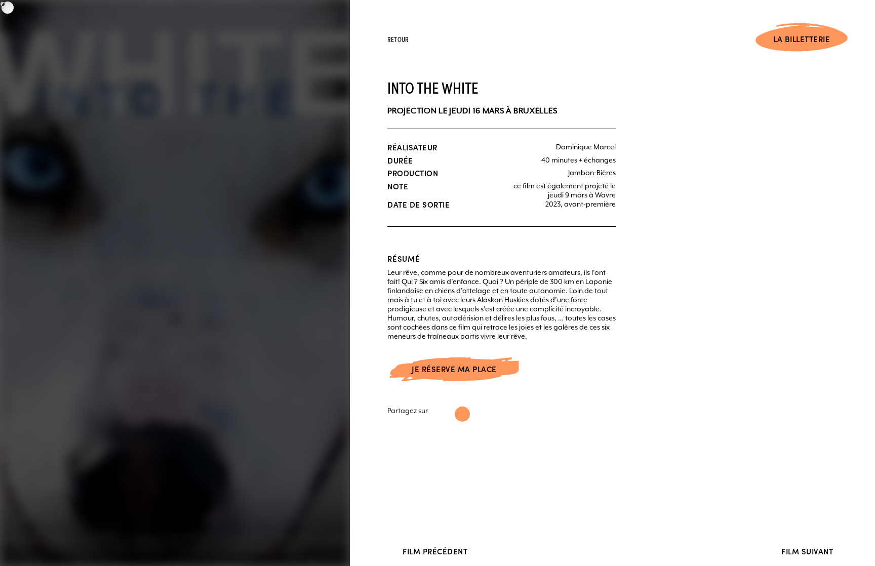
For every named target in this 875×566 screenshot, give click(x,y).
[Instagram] (462, 414)
